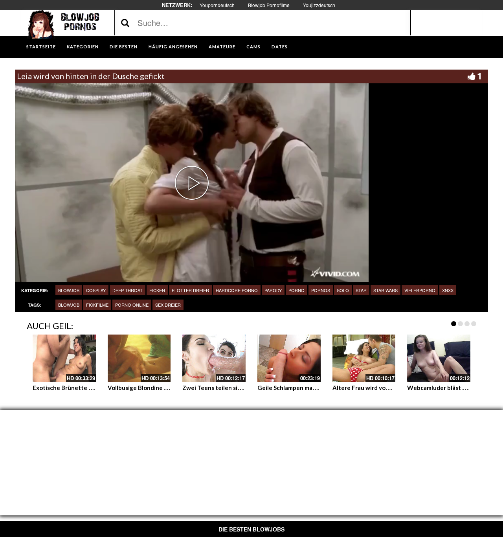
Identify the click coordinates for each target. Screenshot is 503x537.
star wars (385, 290)
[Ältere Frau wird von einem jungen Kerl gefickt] (364, 358)
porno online (132, 305)
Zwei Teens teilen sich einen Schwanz (234, 387)
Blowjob (68, 290)
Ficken (157, 290)
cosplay (96, 290)
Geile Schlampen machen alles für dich (310, 387)
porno (296, 290)
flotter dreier (190, 290)
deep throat (127, 290)
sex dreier (168, 305)
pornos (320, 290)
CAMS (253, 46)
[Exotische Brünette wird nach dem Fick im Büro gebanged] (64, 358)
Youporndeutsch (217, 5)
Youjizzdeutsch (319, 5)
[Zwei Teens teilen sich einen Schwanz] (214, 358)
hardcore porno (237, 290)
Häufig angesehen (173, 46)
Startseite (41, 46)
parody (273, 290)
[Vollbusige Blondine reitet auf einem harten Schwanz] (139, 358)
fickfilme (97, 305)
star (361, 290)
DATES (280, 46)
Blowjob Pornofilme (269, 5)
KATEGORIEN (83, 46)
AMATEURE (222, 46)
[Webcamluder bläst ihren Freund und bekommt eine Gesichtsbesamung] (438, 358)
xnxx (447, 290)
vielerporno (419, 290)
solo (343, 290)
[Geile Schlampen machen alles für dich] (289, 358)
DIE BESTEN (124, 46)
